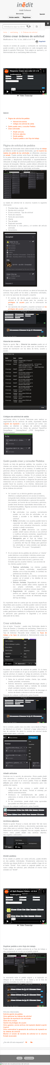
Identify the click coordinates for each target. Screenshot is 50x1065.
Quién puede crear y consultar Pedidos (21, 126)
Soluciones (29, 1058)
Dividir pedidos (18, 136)
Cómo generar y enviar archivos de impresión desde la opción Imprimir (25, 1026)
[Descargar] (20, 549)
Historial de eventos (20, 121)
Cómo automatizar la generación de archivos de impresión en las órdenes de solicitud (25, 1030)
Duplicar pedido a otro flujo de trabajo (26, 138)
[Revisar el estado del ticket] (36, 26)
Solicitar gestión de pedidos (13, 1014)
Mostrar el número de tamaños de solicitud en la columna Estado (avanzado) (25, 1035)
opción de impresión (12, 423)
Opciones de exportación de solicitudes (17, 1018)
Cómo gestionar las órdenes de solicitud (17, 1016)
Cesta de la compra (10, 1020)
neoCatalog (14, 32)
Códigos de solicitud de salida (23, 124)
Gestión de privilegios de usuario (14, 1023)
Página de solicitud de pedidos (19, 118)
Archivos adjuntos (19, 134)
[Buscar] (28, 26)
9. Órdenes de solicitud (29, 32)
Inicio (5, 32)
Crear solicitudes (14, 128)
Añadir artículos (18, 132)
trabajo (44, 148)
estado (8, 155)
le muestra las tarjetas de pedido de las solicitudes (25, 152)
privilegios (12, 302)
